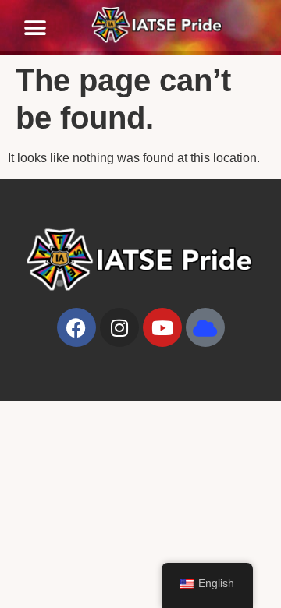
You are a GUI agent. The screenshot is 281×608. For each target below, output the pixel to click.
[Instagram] (119, 327)
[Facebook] (76, 327)
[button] (34, 28)
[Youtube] (162, 327)
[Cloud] (205, 327)
